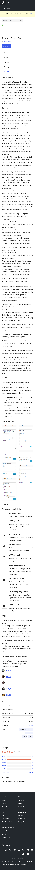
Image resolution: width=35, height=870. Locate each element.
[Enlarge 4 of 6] (31, 427)
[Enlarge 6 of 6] (31, 466)
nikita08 (8, 695)
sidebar (25, 736)
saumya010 (7, 41)
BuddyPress (7, 837)
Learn (3, 812)
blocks (22, 729)
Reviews (6, 57)
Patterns (21, 806)
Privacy (4, 806)
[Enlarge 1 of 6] (14, 427)
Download (6, 46)
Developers (5, 819)
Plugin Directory (6, 8)
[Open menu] (32, 2)
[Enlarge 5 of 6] (31, 452)
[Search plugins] (21, 20)
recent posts (29, 733)
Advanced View (7, 742)
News (4, 800)
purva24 (8, 677)
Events (20, 815)
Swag (21, 822)
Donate (21, 819)
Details (6, 53)
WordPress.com (8, 828)
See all (31, 772)
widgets (30, 736)
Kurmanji (8, 845)
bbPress (5, 834)
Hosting (4, 803)
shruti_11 (8, 689)
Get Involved (22, 812)
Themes (21, 800)
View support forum (8, 786)
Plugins (20, 803)
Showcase (21, 797)
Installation (7, 62)
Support (6, 71)
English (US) (29, 725)
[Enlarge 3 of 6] (14, 480)
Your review (6, 772)
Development (8, 67)
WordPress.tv (7, 822)
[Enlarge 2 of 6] (14, 464)
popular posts (28, 729)
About (4, 797)
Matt (4, 831)
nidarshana (9, 683)
